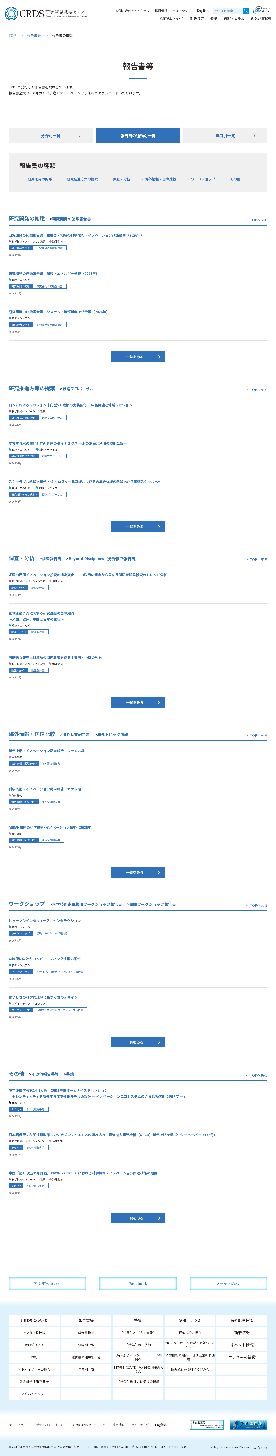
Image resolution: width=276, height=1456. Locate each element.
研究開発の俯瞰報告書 (71, 218)
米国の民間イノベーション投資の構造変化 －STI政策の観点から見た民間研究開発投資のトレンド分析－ (89, 574)
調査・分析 (121, 178)
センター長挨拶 (34, 1332)
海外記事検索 (261, 18)
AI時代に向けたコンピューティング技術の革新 (45, 958)
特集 (213, 18)
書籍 (70, 1074)
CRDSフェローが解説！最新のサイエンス (190, 1345)
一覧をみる (134, 356)
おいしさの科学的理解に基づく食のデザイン (43, 997)
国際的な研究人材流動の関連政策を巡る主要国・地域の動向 (55, 657)
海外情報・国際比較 (160, 178)
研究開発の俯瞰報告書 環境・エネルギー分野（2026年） (54, 273)
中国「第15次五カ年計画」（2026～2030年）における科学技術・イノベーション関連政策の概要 (83, 1173)
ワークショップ (203, 178)
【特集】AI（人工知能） (138, 1332)
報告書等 (197, 18)
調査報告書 (51, 558)
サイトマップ (182, 10)
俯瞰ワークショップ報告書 (152, 904)
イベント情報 (242, 1345)
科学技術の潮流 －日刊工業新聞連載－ (190, 1357)
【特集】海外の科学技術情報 (138, 1381)
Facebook (138, 1283)
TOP (12, 35)
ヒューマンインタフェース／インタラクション (45, 920)
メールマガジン (228, 1283)
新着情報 (242, 1332)
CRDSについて (172, 18)
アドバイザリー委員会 (34, 1369)
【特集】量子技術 (138, 1345)
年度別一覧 (225, 135)
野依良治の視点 (190, 1332)
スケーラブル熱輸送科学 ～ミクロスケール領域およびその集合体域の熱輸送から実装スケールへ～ (85, 481)
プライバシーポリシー (51, 1425)
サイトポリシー (19, 1425)
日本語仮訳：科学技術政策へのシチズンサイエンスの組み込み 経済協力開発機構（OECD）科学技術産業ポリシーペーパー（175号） (113, 1134)
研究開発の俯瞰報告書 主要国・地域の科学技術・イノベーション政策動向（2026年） (76, 235)
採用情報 (161, 10)
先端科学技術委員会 (34, 1381)
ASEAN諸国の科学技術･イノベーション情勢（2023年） (52, 827)
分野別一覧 (50, 135)
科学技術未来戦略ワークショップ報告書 (87, 904)
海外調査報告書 (76, 734)
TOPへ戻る (258, 219)
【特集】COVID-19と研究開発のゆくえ (138, 1369)
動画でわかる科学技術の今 (190, 1369)
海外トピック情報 (112, 734)
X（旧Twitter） (47, 1283)
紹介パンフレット (34, 1394)
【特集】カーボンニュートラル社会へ (138, 1357)
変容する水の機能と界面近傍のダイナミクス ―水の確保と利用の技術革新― (68, 443)
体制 (34, 1357)
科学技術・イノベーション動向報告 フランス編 (47, 750)
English (203, 10)
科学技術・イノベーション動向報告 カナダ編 (45, 789)
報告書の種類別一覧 (138, 135)
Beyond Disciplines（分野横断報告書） (104, 558)
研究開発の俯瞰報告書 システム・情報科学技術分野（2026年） (59, 311)
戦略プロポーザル (78, 388)
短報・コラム (234, 18)
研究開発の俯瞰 (40, 178)
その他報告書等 (45, 1074)
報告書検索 (86, 1332)
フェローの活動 (242, 1357)
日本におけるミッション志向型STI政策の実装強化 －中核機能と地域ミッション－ (72, 404)
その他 (235, 178)
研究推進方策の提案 (82, 178)
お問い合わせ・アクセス (132, 10)
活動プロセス (34, 1345)
